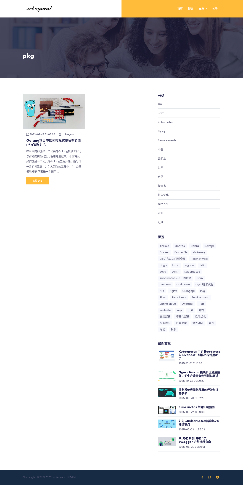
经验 (162, 329)
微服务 (162, 186)
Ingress (189, 265)
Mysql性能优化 (204, 284)
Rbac (163, 297)
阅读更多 (38, 180)
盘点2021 (197, 323)
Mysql (161, 131)
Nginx (173, 291)
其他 (160, 167)
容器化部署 (182, 316)
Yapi (179, 310)
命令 (201, 310)
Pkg (202, 291)
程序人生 (163, 204)
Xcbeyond (68, 134)
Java (161, 113)
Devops (210, 246)
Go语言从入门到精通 (172, 259)
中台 (160, 149)
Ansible (164, 246)
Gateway (199, 252)
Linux (200, 278)
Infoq (175, 265)
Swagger (187, 304)
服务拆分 (165, 323)
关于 (215, 9)
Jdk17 (175, 271)
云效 (190, 310)
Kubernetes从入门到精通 (175, 278)
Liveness (165, 284)
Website (165, 310)
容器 (160, 177)
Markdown (183, 284)
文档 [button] (202, 9)
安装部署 (165, 316)
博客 (190, 9)
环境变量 (181, 323)
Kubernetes (165, 122)
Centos (180, 246)
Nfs (162, 291)
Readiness (179, 297)
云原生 (162, 158)
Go (160, 104)
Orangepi (188, 291)
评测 (160, 213)
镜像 (173, 329)
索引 (211, 323)
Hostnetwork (199, 259)
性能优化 (163, 195)
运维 (160, 222)
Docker (164, 252)
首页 (180, 9)
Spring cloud (168, 304)
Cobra (195, 246)
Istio (202, 265)
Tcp (201, 304)
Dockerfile (181, 252)
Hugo (163, 265)
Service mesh (167, 140)
